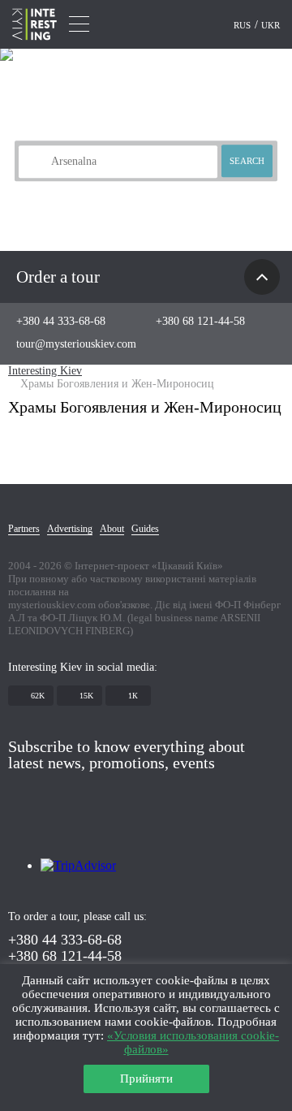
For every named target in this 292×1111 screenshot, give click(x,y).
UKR (270, 25)
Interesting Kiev (45, 371)
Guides (145, 528)
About (112, 528)
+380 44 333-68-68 (60, 321)
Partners (24, 528)
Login (208, 25)
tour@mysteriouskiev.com (76, 344)
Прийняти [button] (146, 1078)
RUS (243, 25)
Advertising (69, 528)
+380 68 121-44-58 (200, 321)
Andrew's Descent (107, 188)
